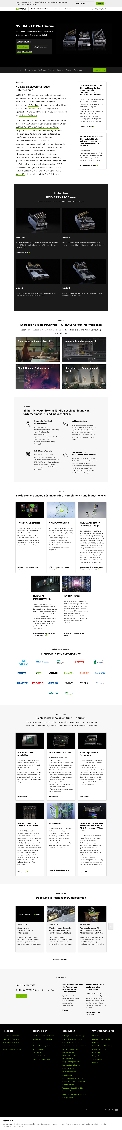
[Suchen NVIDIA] (92, 8)
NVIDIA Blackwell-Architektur (43, 1036)
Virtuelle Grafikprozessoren (12, 1049)
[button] (96, 9)
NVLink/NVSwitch (39, 1056)
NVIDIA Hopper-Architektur (42, 1039)
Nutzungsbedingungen (42, 1124)
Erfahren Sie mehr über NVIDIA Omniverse (59, 568)
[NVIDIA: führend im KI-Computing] (21, 9)
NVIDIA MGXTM (66, 202)
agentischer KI (22, 112)
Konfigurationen (30, 70)
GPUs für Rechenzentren (11, 1036)
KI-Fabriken (33, 105)
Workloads (42, 70)
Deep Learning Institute (71, 1062)
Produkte (68, 9)
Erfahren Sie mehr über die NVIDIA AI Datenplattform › (44, 634)
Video (19, 51)
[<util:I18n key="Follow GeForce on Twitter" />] (112, 1110)
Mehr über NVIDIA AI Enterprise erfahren (27, 568)
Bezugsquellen (67, 1098)
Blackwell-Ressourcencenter (72, 1039)
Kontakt (103, 1124)
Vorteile (51, 70)
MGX (34, 1042)
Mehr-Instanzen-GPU (40, 1049)
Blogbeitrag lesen (86, 126)
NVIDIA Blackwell (26, 102)
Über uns (95, 1036)
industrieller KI (60, 112)
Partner (68, 70)
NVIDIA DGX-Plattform (11, 1039)
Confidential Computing (41, 1046)
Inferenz (40, 112)
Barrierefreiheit (58, 1124)
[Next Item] (111, 926)
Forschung (96, 1052)
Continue (100, 3)
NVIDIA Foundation (99, 1049)
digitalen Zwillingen (28, 115)
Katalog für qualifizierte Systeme (74, 1094)
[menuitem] (39, 9)
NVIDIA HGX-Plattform (11, 1042)
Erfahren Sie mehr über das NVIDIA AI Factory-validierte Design (91, 568)
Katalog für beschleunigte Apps (73, 1036)
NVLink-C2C (37, 1052)
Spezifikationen (27, 51)
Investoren (96, 1042)
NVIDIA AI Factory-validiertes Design (46, 462)
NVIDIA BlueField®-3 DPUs (27, 171)
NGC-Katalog (67, 1075)
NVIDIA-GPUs (87, 862)
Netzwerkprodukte (9, 1046)
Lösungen (56, 9)
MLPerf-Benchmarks (69, 1072)
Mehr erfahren (22, 796)
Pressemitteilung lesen (88, 165)
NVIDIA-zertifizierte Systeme (72, 1078)
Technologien (97, 1059)
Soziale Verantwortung (100, 1056)
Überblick (19, 70)
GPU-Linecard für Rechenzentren (74, 1046)
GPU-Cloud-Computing (70, 1068)
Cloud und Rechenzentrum (40, 9)
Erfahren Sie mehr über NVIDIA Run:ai (74, 634)
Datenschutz (7, 1124)
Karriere (95, 1063)
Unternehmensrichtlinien (75, 1124)
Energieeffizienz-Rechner (71, 1065)
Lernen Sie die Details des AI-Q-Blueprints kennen (59, 871)
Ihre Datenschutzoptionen (23, 1124)
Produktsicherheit (91, 1124)
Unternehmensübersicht (101, 1039)
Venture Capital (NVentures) (102, 1046)
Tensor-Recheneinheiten (41, 1059)
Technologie (78, 70)
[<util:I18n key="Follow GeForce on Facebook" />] (106, 1110)
